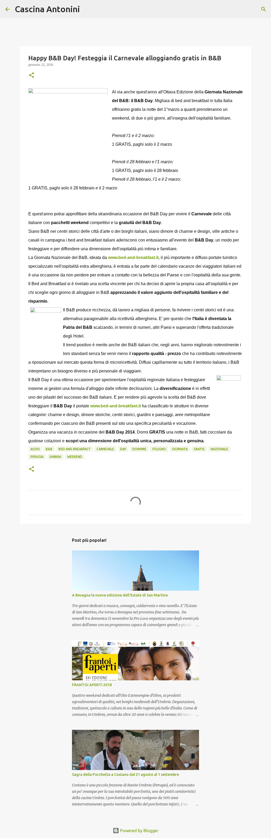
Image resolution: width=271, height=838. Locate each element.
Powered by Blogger (138, 830)
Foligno (159, 449)
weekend (74, 456)
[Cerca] (87, 9)
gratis (199, 449)
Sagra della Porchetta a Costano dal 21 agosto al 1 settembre (125, 774)
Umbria (55, 456)
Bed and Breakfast (74, 449)
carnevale (105, 449)
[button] (31, 75)
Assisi (35, 449)
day (123, 449)
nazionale (219, 449)
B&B (49, 449)
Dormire (139, 449)
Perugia (36, 456)
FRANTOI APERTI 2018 (92, 685)
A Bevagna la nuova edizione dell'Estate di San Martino (120, 595)
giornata (180, 449)
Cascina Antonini (47, 9)
